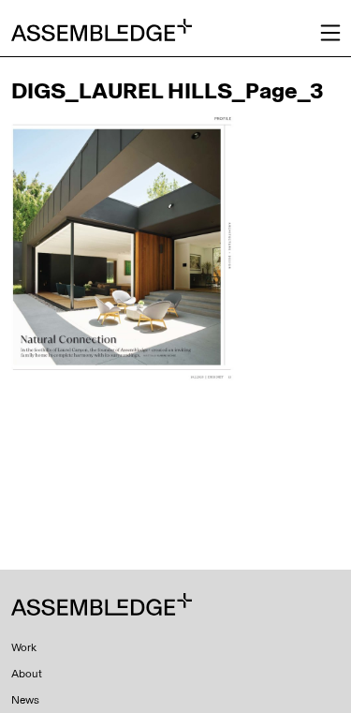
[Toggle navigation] (330, 33)
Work (24, 647)
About (26, 673)
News (25, 699)
